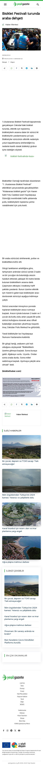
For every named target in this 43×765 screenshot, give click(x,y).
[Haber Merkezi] (3, 25)
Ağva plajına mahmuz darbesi (15, 562)
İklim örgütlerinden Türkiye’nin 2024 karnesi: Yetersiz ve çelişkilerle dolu (20, 609)
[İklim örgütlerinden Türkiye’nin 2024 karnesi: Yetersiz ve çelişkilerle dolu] (21, 480)
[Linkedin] (31, 68)
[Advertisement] (21, 96)
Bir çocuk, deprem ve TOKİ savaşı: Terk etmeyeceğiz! (20, 599)
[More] (37, 68)
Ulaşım (12, 62)
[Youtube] (19, 730)
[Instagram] (7, 730)
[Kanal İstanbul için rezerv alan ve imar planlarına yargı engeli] (21, 514)
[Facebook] (16, 68)
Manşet (4, 62)
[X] (21, 68)
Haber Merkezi (11, 25)
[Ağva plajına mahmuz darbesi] (21, 548)
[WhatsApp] (11, 68)
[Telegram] (26, 68)
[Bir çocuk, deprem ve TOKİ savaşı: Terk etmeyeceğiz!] (21, 447)
